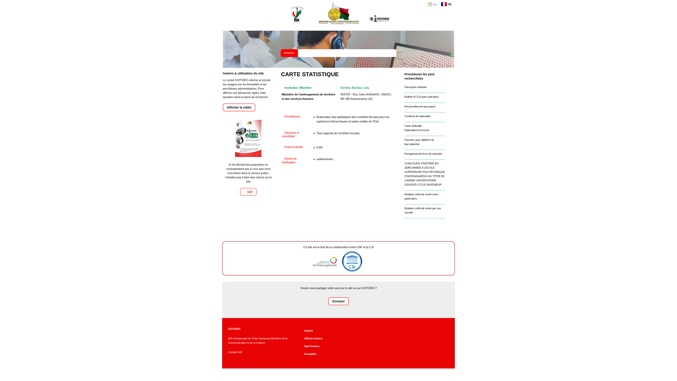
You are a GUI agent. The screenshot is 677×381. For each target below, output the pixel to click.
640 (249, 192)
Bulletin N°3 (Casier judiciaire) (421, 96)
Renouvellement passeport (419, 106)
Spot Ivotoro (311, 346)
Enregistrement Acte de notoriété (423, 153)
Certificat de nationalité (417, 116)
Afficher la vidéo (239, 107)
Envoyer (338, 301)
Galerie (308, 330)
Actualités (310, 353)
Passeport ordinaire (415, 87)
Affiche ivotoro (313, 338)
